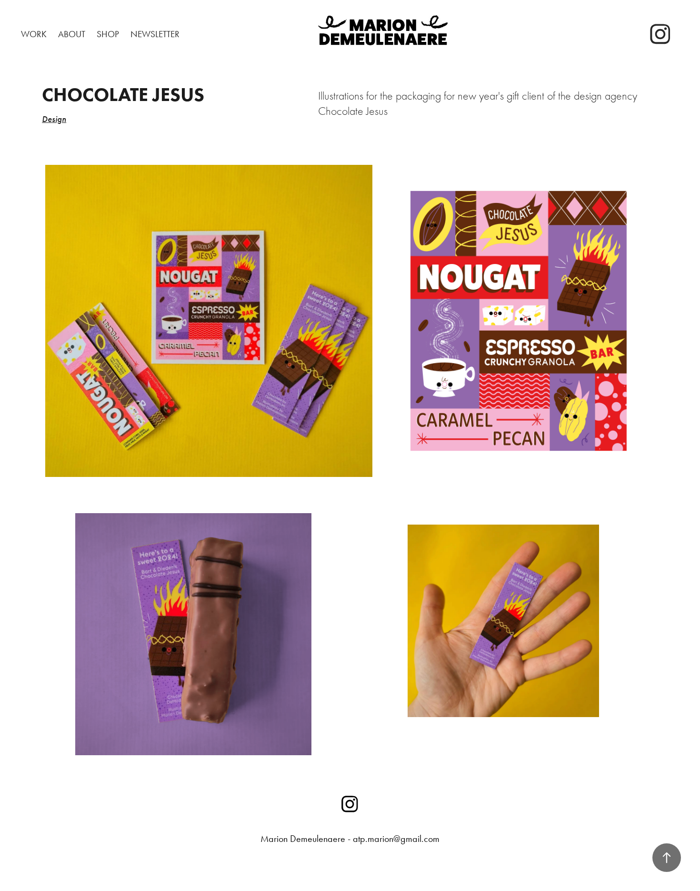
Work (34, 34)
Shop (108, 34)
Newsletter (155, 34)
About (71, 34)
